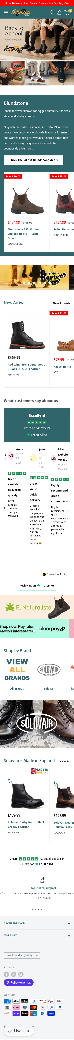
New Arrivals (61, 303)
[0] (67, 12)
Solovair (13, 832)
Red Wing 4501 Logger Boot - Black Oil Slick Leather (26, 366)
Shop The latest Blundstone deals (33, 160)
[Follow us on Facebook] (6, 974)
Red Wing (13, 374)
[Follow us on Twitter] (13, 974)
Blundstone (15, 243)
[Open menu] (6, 12)
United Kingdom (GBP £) (19, 955)
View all (65, 761)
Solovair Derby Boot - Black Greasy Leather (26, 824)
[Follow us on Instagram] (21, 974)
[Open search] (52, 12)
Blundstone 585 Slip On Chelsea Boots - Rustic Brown (23, 233)
